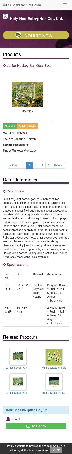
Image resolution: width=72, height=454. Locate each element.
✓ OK (56, 450)
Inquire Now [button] (38, 426)
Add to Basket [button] (28, 126)
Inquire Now (37, 35)
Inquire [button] (11, 126)
